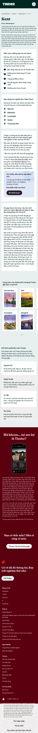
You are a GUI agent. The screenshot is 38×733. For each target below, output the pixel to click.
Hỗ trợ (4, 678)
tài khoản (16, 145)
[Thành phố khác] (22, 335)
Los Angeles (11, 116)
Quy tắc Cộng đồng (8, 630)
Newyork (10, 109)
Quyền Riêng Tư (7, 612)
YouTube (4, 597)
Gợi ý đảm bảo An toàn (19, 210)
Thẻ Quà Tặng (6, 681)
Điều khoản (5, 620)
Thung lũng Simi (13, 124)
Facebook (5, 604)
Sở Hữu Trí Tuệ (6, 627)
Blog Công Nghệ (7, 651)
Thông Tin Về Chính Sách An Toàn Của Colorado (17, 633)
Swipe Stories (6, 666)
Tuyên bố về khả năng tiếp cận (11, 639)
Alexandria (11, 112)
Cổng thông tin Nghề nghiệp (11, 648)
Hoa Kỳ (14, 13)
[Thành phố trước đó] (16, 335)
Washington (22, 13)
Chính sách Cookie (8, 624)
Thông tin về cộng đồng (9, 636)
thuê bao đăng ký (21, 162)
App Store (5, 690)
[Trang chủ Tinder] (8, 4)
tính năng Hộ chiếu (21, 159)
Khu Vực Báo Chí (7, 669)
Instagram (5, 591)
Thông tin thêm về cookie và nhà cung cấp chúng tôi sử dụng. (18, 712)
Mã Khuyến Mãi (6, 675)
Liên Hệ (4, 672)
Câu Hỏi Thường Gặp (8, 659)
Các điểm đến (5, 13)
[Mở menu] (34, 4)
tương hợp (29, 153)
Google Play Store (7, 693)
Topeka (9, 120)
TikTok (4, 594)
